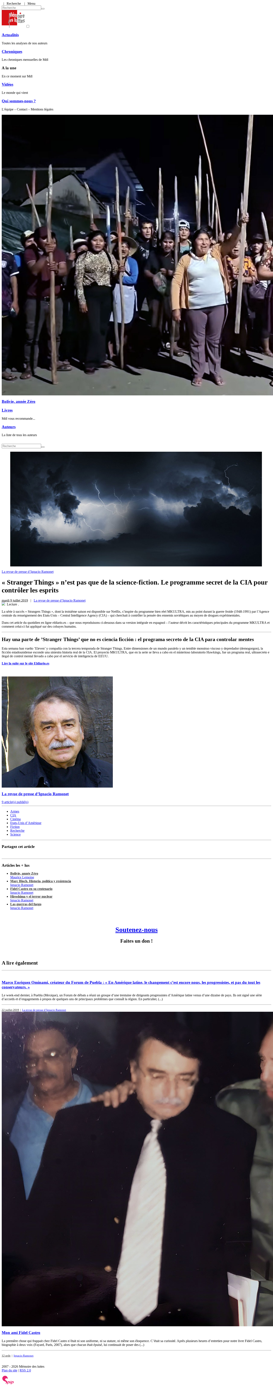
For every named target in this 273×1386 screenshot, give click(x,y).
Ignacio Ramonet (21, 885)
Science (15, 834)
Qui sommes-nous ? (19, 101)
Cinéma (15, 819)
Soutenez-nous (136, 929)
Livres (7, 410)
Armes (14, 811)
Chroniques (12, 51)
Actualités (10, 35)
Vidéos (7, 84)
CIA (13, 815)
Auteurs (9, 427)
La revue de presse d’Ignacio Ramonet (28, 571)
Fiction (15, 827)
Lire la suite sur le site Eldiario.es (25, 663)
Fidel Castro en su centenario (31, 889)
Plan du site (9, 1370)
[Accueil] (13, 26)
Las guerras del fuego (25, 904)
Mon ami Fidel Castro (21, 1332)
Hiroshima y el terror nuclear (31, 896)
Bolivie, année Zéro (18, 401)
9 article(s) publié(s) (15, 802)
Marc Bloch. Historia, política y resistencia (40, 881)
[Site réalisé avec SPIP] (8, 1383)
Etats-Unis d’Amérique (25, 823)
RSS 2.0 (25, 1370)
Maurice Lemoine (22, 877)
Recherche (17, 830)
